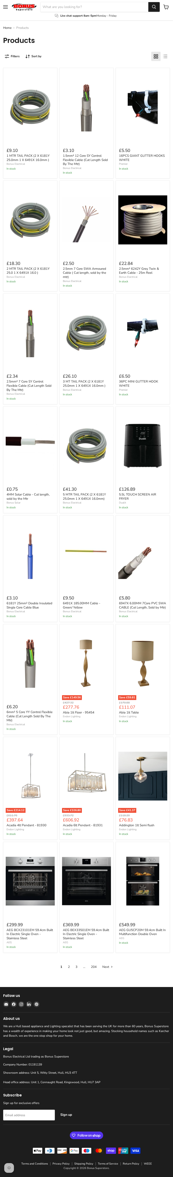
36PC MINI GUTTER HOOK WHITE (138, 383)
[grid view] (156, 56)
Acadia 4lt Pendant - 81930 (26, 825)
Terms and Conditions (34, 1164)
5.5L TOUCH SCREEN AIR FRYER (137, 496)
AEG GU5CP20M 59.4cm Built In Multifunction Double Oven (142, 932)
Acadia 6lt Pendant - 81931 (83, 825)
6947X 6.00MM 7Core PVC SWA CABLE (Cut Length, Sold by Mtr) (142, 605)
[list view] (165, 56)
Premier (123, 164)
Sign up (66, 1114)
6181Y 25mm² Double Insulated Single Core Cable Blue (29, 605)
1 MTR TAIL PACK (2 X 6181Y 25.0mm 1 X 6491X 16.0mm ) (28, 158)
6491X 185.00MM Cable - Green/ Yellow (81, 605)
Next (106, 967)
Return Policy (131, 1164)
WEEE (148, 1164)
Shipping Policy (83, 1164)
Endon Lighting (71, 716)
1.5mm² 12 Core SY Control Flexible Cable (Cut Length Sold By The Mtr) (85, 160)
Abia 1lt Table (129, 712)
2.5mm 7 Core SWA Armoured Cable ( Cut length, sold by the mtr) (84, 273)
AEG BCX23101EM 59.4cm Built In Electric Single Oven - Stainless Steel (30, 934)
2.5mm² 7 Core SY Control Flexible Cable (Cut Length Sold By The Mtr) (29, 385)
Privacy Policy (61, 1164)
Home (7, 28)
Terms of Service (108, 1164)
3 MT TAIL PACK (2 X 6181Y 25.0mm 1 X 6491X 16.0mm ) (84, 383)
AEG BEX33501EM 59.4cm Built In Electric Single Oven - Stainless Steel (86, 934)
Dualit (122, 502)
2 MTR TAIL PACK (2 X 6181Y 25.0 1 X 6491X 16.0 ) (28, 271)
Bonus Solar (13, 502)
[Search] (154, 7)
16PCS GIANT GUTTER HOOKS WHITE (142, 158)
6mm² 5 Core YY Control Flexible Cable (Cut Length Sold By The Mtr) (30, 716)
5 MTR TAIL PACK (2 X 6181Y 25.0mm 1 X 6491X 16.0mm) (84, 496)
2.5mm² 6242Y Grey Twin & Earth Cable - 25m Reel (139, 271)
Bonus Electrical (16, 164)
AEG (9, 942)
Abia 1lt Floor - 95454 (78, 712)
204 (94, 967)
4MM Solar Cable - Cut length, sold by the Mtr (28, 496)
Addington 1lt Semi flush (136, 825)
